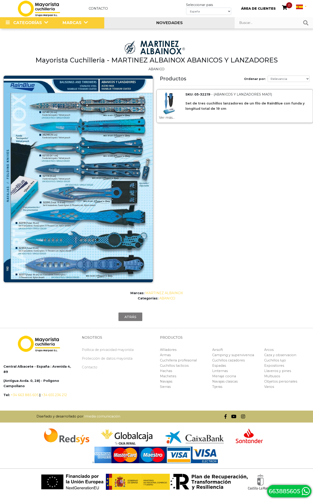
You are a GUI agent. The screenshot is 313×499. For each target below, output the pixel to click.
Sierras (165, 387)
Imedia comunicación (102, 416)
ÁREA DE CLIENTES (258, 8)
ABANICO (167, 298)
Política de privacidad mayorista (108, 350)
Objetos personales (280, 381)
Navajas (166, 381)
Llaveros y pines (277, 371)
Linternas (220, 371)
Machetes (168, 376)
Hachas (166, 371)
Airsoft (217, 350)
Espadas (219, 366)
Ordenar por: (255, 79)
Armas (165, 355)
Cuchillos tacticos (174, 366)
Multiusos (272, 376)
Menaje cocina (224, 376)
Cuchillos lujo (275, 360)
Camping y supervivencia (233, 355)
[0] (284, 8)
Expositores (274, 366)
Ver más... (167, 118)
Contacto (98, 8)
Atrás (130, 317)
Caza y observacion (280, 355)
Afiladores (168, 350)
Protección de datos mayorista (107, 358)
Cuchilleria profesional (178, 360)
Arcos (269, 350)
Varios (269, 387)
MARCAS (72, 22)
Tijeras (217, 387)
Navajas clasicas (225, 381)
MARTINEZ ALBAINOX (164, 293)
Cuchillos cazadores (228, 360)
